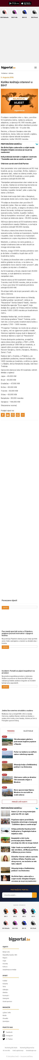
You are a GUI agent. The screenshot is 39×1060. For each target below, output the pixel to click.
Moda (4, 1015)
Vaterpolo (6, 998)
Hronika (5, 964)
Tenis (4, 986)
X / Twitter (9, 1039)
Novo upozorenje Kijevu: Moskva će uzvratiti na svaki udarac (24, 792)
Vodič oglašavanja (18, 1050)
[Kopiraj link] (23, 415)
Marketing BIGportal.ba (27, 1048)
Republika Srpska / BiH (10, 955)
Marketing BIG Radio (11, 1048)
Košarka (5, 984)
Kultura (5, 967)
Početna (4, 73)
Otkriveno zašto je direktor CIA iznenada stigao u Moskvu (25, 779)
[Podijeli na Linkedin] (8, 415)
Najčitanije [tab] (28, 731)
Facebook (9, 1032)
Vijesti (5, 947)
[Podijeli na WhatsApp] (18, 415)
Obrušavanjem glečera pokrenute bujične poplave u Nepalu (25, 741)
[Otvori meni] (35, 67)
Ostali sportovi (7, 1001)
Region (5, 958)
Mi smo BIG (6, 1050)
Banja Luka (6, 952)
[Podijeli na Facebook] (3, 415)
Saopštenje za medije (9, 970)
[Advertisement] (19, 41)
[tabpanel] (19, 769)
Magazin (6, 1007)
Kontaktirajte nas (31, 1050)
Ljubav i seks (7, 1012)
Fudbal (5, 981)
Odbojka (5, 990)
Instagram (9, 1036)
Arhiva (11, 73)
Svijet (4, 961)
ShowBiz (5, 1018)
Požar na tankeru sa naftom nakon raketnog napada (25, 753)
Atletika (5, 992)
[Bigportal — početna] (8, 67)
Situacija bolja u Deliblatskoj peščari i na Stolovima (25, 766)
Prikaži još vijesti (19, 802)
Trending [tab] (11, 731)
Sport (5, 976)
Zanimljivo (6, 1021)
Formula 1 (6, 995)
